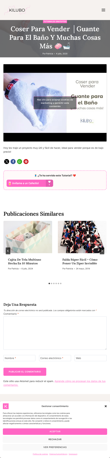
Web (78, 358)
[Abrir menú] (105, 10)
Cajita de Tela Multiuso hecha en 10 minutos (24, 261)
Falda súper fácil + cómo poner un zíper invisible (80, 261)
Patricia (49, 53)
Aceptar (55, 431)
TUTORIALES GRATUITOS (55, 21)
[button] (105, 406)
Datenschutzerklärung (58, 454)
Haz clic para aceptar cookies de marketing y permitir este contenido (55, 102)
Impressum (73, 454)
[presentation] (27, 237)
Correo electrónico (51, 358)
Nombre (10, 358)
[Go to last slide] (8, 250)
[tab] (49, 283)
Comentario (11, 313)
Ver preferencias (55, 447)
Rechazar (55, 439)
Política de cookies (40, 454)
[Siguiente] (102, 250)
